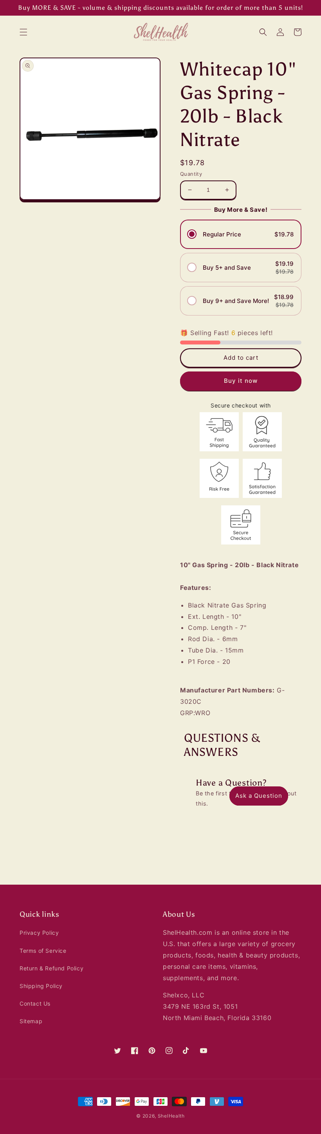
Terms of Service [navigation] (43, 950)
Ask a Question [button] (258, 795)
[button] (23, 32)
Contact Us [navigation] (35, 1003)
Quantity (191, 174)
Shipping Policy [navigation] (41, 986)
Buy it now (241, 380)
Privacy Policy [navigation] (39, 932)
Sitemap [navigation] (31, 1021)
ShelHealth (171, 1116)
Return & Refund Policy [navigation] (51, 968)
